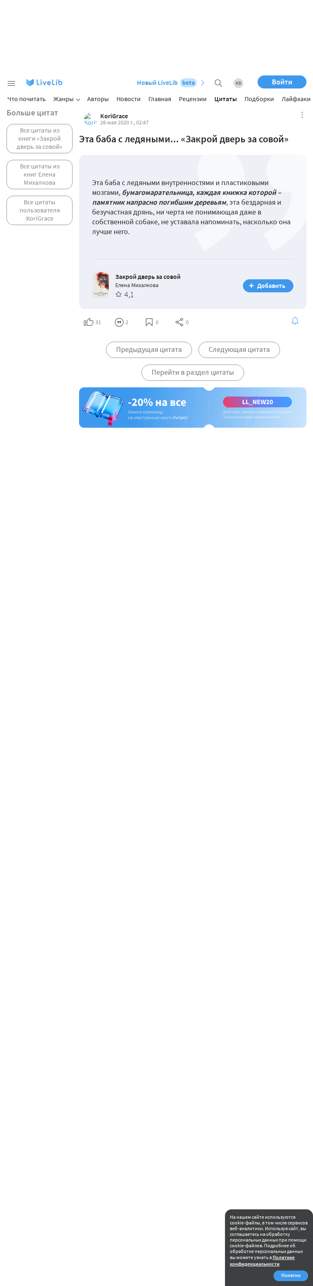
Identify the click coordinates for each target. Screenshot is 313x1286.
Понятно (291, 1275)
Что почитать (26, 99)
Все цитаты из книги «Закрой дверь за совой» (39, 138)
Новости (129, 99)
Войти (282, 81)
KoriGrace (114, 116)
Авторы (98, 99)
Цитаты (225, 99)
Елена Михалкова (137, 285)
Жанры (63, 99)
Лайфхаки (296, 99)
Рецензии (193, 99)
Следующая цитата (239, 349)
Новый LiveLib (166, 82)
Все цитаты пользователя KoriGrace (40, 210)
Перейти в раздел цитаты (193, 372)
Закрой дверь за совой (148, 276)
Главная (159, 99)
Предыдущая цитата (149, 349)
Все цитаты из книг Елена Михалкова (40, 174)
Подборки (259, 99)
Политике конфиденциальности (262, 1260)
